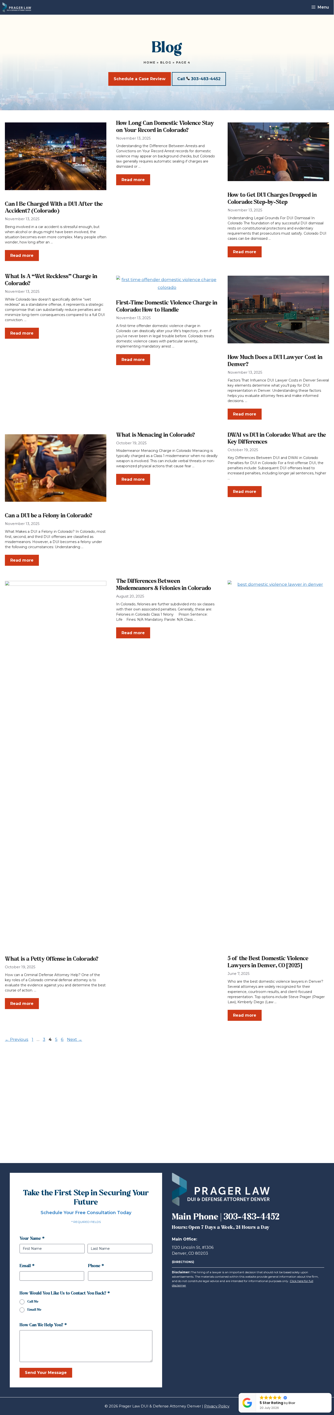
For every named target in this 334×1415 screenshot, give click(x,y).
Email (27, 1266)
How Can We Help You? (43, 1325)
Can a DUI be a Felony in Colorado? (48, 516)
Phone (96, 1266)
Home (150, 62)
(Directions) (183, 1262)
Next (74, 1039)
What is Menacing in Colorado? (155, 435)
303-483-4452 (251, 1217)
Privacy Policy (216, 1406)
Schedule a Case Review (140, 78)
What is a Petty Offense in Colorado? (51, 959)
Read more (21, 255)
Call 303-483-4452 (199, 78)
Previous (16, 1039)
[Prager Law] (16, 7)
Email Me (34, 1310)
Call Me (32, 1302)
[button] (331, 1393)
